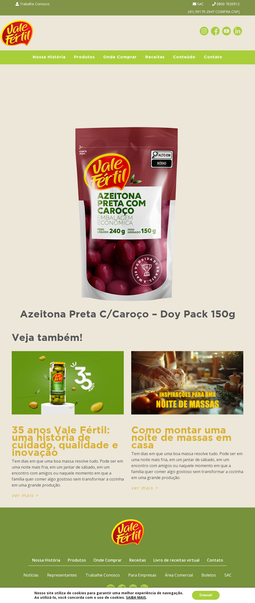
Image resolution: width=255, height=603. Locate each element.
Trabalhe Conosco (34, 3)
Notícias (31, 575)
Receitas (155, 57)
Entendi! (205, 595)
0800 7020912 (228, 3)
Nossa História (49, 57)
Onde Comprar (120, 57)
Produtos (84, 57)
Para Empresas (142, 575)
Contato (213, 57)
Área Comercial (179, 575)
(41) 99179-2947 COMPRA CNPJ (214, 11)
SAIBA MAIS (136, 597)
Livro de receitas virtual (176, 560)
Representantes (62, 575)
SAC (200, 3)
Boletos (208, 575)
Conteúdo (184, 57)
